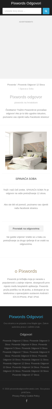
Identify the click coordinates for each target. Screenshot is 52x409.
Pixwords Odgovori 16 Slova (35, 371)
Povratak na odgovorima (26, 228)
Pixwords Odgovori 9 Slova (24, 356)
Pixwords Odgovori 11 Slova (35, 360)
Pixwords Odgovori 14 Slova (25, 367)
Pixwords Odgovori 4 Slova (24, 344)
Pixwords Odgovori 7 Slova (15, 352)
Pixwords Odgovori (26, 3)
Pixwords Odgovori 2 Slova (15, 341)
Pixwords (11, 85)
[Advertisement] (26, 53)
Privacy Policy (19, 396)
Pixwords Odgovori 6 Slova (34, 348)
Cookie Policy (33, 396)
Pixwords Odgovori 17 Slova (25, 375)
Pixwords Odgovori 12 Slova (31, 85)
